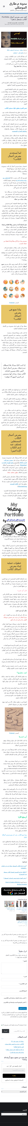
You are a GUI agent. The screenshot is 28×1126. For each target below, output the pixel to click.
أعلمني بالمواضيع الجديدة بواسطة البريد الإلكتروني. (14, 1002)
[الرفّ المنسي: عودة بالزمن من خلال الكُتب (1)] (21, 917)
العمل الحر (20, 53)
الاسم (25, 976)
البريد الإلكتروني (23, 983)
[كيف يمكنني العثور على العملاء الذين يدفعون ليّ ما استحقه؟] (21, 904)
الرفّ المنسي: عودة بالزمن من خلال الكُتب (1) (22, 922)
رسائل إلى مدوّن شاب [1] (17, 1041)
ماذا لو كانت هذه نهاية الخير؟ (17, 1052)
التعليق (25, 961)
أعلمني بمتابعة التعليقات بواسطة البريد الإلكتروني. (15, 998)
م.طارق (21, 50)
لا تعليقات (15, 53)
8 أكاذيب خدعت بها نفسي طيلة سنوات (14, 1044)
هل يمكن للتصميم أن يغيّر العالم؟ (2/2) (10, 908)
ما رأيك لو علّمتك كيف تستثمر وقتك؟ (15, 1049)
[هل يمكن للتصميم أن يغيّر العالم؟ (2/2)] (9, 904)
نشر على (13, 50)
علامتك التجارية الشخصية (19, 131)
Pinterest (11, 302)
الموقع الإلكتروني (23, 991)
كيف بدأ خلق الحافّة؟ (19, 1047)
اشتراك (5, 1031)
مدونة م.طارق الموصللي (18, 5)
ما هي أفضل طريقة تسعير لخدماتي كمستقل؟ (15, 878)
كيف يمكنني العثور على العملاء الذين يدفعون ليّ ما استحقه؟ (22, 909)
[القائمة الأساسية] (4, 6)
